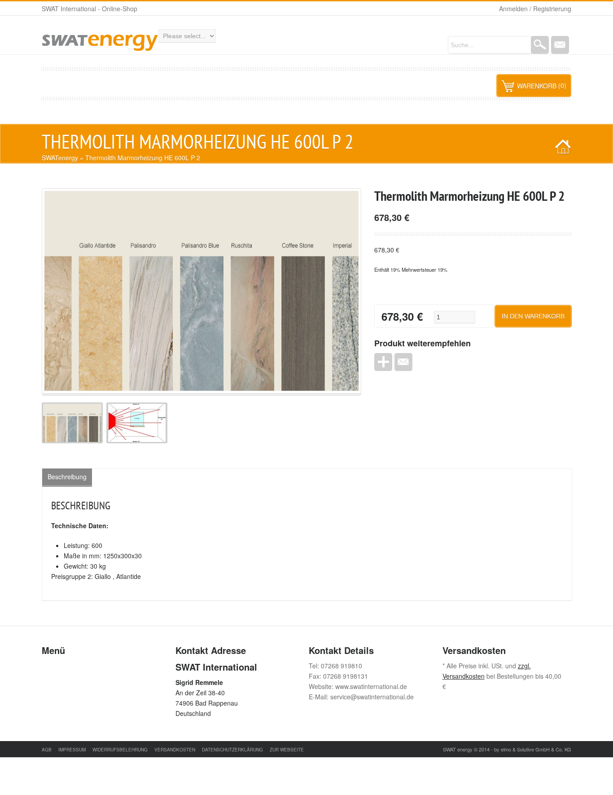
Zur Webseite (287, 749)
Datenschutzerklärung (232, 749)
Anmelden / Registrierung (535, 8)
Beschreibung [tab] (67, 476)
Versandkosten (174, 749)
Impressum (72, 749)
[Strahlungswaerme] (138, 440)
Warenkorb (536, 85)
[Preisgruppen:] (74, 440)
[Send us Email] (560, 45)
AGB (47, 749)
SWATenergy (60, 157)
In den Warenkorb (533, 316)
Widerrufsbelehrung (120, 749)
